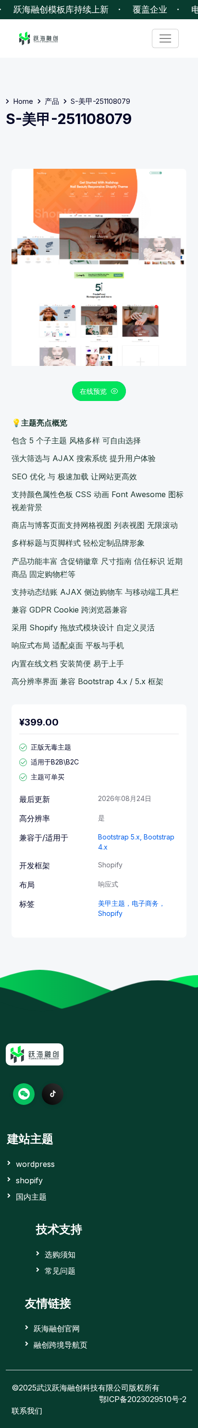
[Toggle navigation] (165, 38)
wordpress (35, 1164)
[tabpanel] (99, 428)
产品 (52, 101)
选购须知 (60, 1254)
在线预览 (93, 391)
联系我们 (27, 1410)
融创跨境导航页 (60, 1345)
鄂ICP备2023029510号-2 (142, 1399)
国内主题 (31, 1197)
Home (23, 101)
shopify (29, 1180)
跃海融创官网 (57, 1328)
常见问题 (60, 1271)
